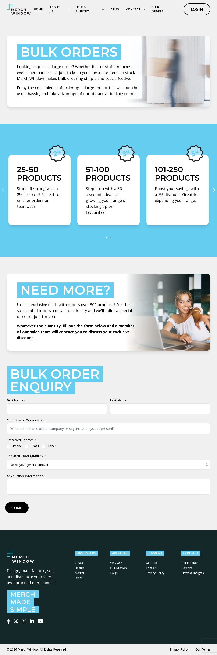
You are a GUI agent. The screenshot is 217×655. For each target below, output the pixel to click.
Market (79, 573)
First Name (16, 400)
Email (35, 446)
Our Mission (118, 568)
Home (38, 9)
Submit (17, 507)
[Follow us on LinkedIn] (32, 621)
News (115, 9)
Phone (17, 446)
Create (79, 563)
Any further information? (26, 476)
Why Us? (116, 563)
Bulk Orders (157, 9)
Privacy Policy (155, 573)
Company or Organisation (26, 420)
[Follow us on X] (15, 621)
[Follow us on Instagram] (24, 621)
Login (197, 9)
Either (52, 446)
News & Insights (192, 573)
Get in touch (189, 563)
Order (78, 578)
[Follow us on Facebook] (8, 621)
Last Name (118, 400)
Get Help (152, 563)
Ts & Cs (151, 568)
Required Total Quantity (26, 456)
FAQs (114, 573)
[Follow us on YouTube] (40, 621)
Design (79, 568)
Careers (186, 568)
